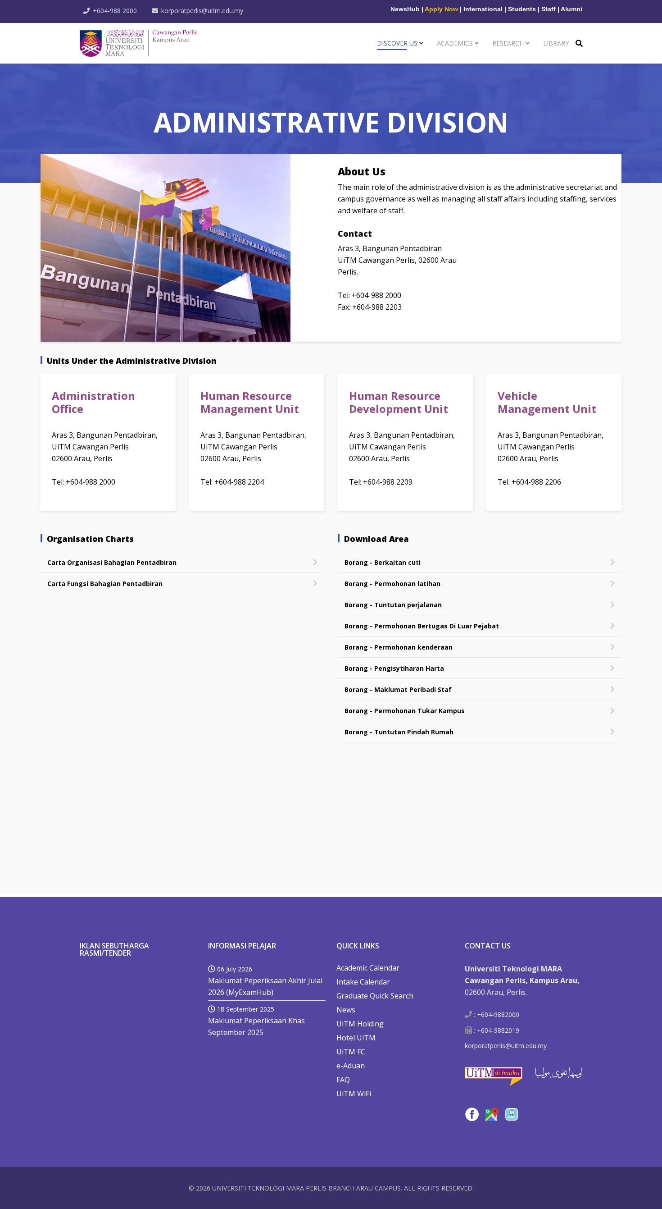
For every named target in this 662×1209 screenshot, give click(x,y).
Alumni (571, 9)
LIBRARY (556, 43)
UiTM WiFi (353, 1094)
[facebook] (472, 1114)
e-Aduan (350, 1066)
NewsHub (405, 9)
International (483, 9)
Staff (548, 9)
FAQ (343, 1080)
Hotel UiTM (356, 1038)
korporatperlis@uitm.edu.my (202, 10)
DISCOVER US (397, 43)
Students (522, 9)
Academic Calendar (367, 968)
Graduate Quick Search (374, 996)
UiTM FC (350, 1052)
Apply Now (441, 9)
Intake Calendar (363, 982)
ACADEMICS (455, 43)
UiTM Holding (360, 1024)
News (345, 1010)
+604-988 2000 (115, 10)
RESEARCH (508, 43)
